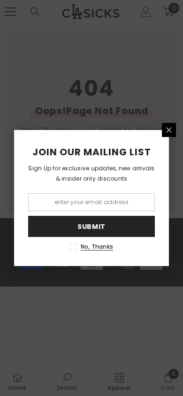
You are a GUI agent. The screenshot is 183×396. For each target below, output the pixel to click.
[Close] (169, 130)
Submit (91, 226)
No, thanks (97, 247)
